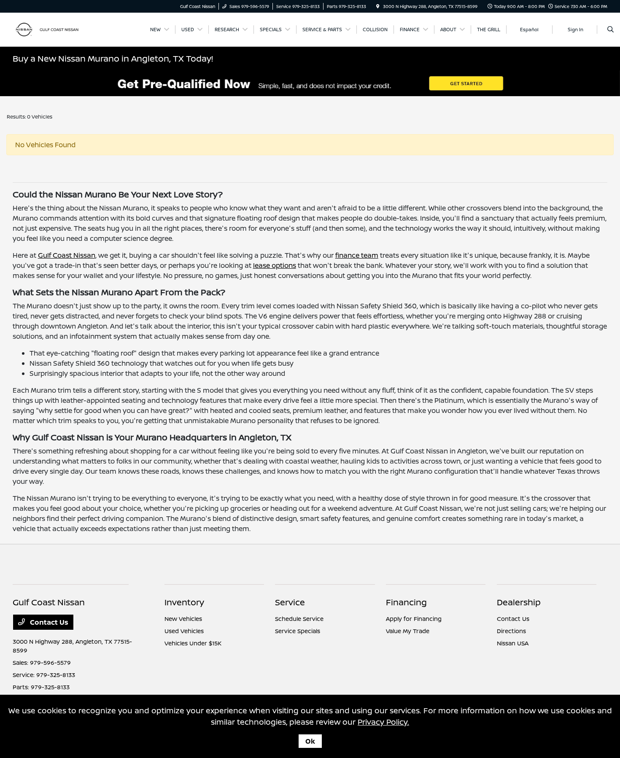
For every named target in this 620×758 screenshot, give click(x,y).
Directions (511, 631)
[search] (610, 29)
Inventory (184, 602)
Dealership (519, 602)
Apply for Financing (414, 619)
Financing (406, 602)
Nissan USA (512, 643)
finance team (356, 255)
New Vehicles (183, 619)
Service (290, 602)
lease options (274, 265)
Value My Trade (407, 631)
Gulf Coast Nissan (66, 255)
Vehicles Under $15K (192, 643)
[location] (378, 6)
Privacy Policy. (383, 722)
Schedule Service (299, 619)
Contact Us (48, 622)
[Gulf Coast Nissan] (51, 28)
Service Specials (297, 631)
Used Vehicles (184, 631)
